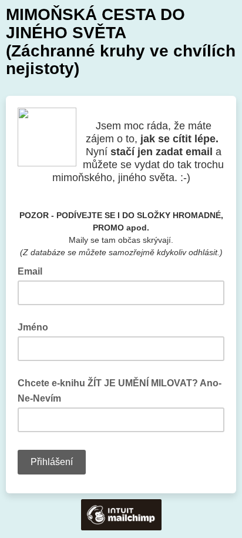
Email (33, 270)
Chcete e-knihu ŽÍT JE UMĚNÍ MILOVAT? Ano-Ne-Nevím (119, 391)
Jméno (33, 327)
